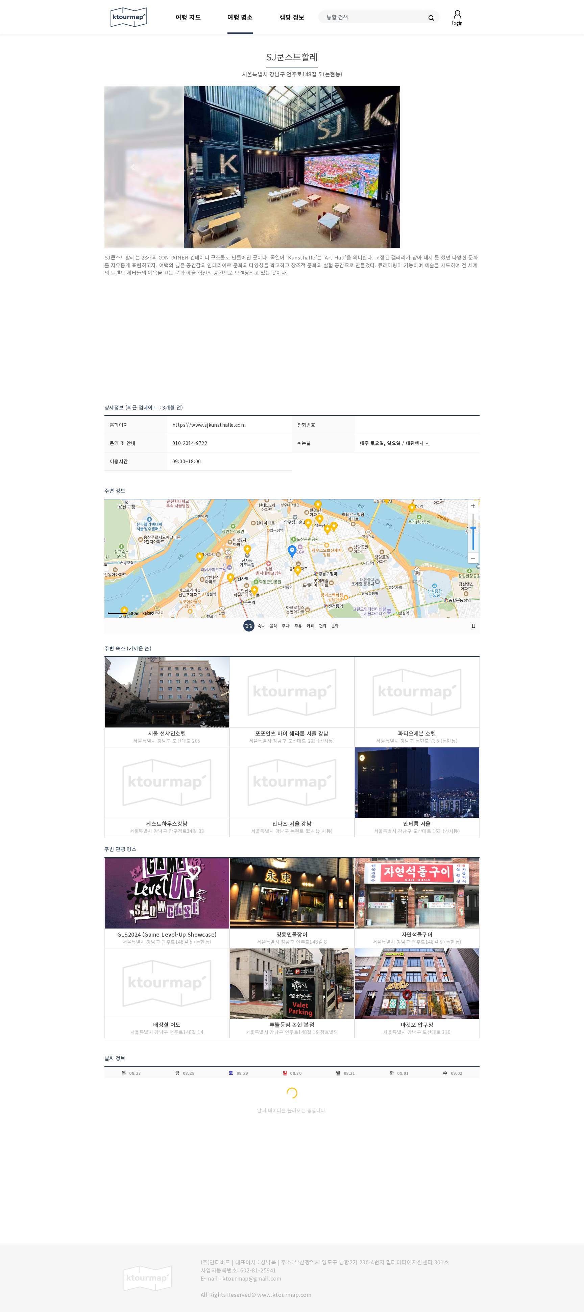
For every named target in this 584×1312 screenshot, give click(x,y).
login (457, 23)
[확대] (473, 505)
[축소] (473, 557)
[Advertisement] (292, 340)
